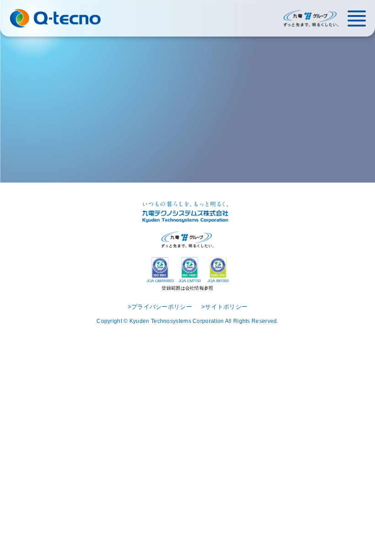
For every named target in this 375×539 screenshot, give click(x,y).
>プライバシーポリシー (160, 306)
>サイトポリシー (224, 306)
